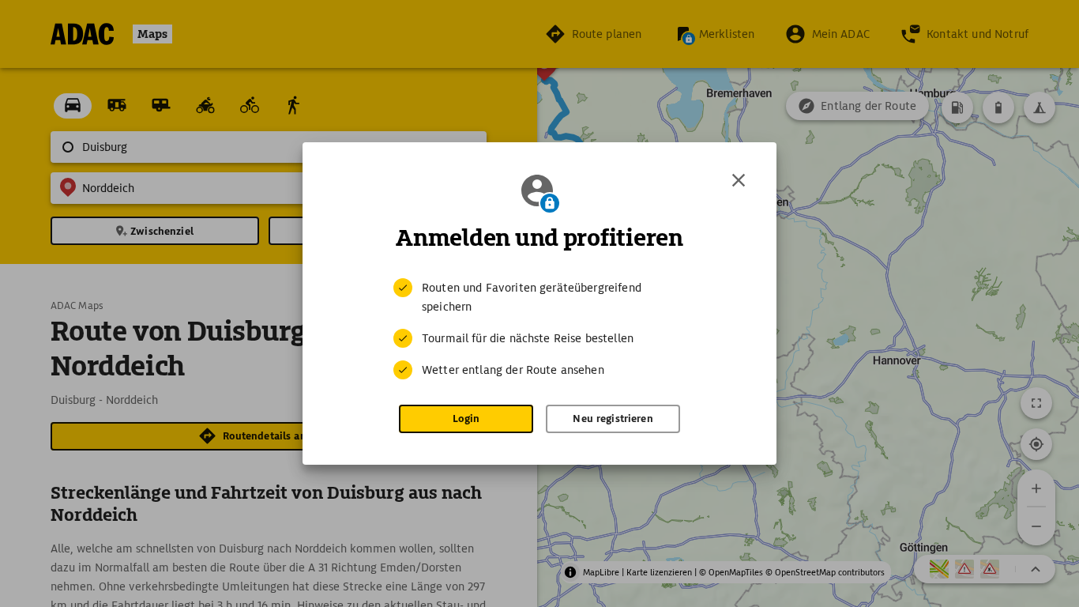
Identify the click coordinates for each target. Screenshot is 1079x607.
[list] (539, 328)
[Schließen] (739, 180)
